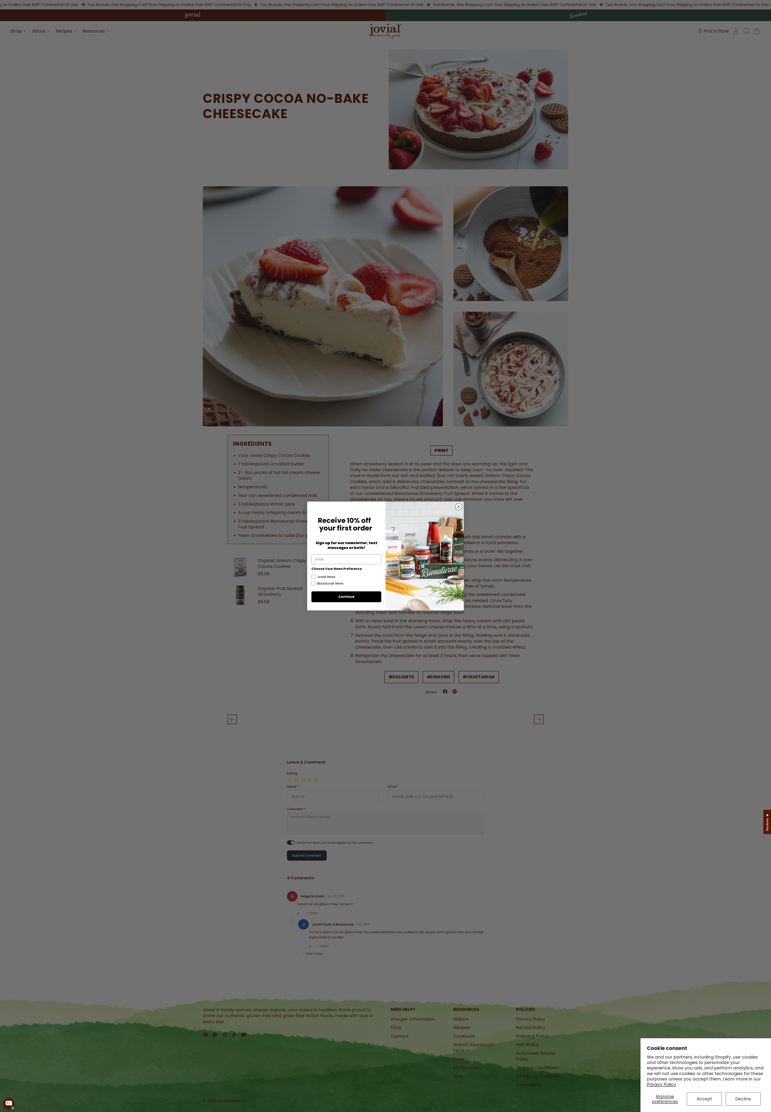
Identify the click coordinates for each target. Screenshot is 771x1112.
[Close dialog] (458, 506)
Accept (704, 1099)
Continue (346, 596)
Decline (743, 1099)
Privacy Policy (661, 1084)
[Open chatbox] (8, 1103)
